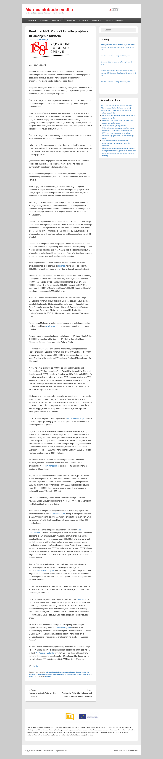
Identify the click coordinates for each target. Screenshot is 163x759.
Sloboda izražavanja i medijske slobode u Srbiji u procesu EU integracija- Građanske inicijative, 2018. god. (118, 73)
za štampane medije (75, 418)
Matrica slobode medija (49, 9)
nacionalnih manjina (45, 570)
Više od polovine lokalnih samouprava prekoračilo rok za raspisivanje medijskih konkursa (116, 143)
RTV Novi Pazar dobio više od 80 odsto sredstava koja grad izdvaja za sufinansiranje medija (118, 135)
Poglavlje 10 (56, 20)
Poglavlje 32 (97, 20)
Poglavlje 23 (70, 20)
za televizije (50, 326)
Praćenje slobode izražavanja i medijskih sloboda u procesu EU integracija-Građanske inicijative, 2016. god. (118, 47)
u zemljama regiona (62, 627)
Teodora (50, 40)
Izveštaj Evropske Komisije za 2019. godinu (116, 82)
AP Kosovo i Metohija (45, 652)
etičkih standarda (49, 465)
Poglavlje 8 (44, 20)
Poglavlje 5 (31, 20)
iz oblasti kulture (58, 513)
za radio (80, 599)
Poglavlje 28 (83, 20)
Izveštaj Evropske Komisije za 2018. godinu (116, 56)
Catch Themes (133, 751)
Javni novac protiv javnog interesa (114, 125)
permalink (48, 676)
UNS (36, 665)
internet (61, 265)
